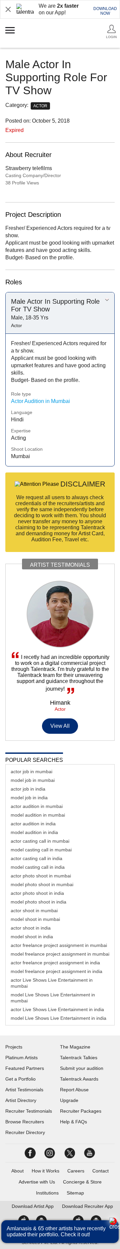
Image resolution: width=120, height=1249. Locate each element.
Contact (100, 1170)
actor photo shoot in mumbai (41, 875)
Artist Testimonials (24, 1089)
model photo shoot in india (38, 902)
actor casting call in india (36, 858)
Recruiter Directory (25, 1132)
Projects (13, 1047)
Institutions (47, 1193)
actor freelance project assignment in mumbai (59, 945)
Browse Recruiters (24, 1121)
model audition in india (34, 832)
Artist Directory (20, 1100)
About (17, 1170)
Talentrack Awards (79, 1079)
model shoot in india (32, 936)
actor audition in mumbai (37, 806)
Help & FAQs (73, 1121)
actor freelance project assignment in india (55, 962)
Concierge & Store (82, 1182)
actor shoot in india (31, 928)
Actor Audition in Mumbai (40, 401)
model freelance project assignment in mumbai (60, 954)
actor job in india (28, 789)
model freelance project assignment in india (56, 971)
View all (60, 726)
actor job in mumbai (31, 771)
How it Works (45, 1170)
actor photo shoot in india (37, 893)
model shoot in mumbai (35, 919)
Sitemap (75, 1193)
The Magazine (75, 1047)
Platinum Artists (21, 1057)
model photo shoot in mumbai (42, 884)
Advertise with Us (37, 1182)
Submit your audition (81, 1068)
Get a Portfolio (20, 1079)
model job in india (29, 797)
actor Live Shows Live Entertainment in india (57, 1009)
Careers (75, 1170)
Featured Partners (24, 1068)
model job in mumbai (33, 780)
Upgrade (69, 1100)
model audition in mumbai (38, 815)
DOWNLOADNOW (105, 11)
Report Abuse (74, 1089)
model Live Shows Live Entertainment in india (58, 1018)
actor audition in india (33, 823)
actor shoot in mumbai (34, 910)
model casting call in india (38, 867)
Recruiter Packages (80, 1111)
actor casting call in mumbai (40, 841)
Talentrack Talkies (78, 1057)
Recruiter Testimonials (28, 1111)
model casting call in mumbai (41, 849)
